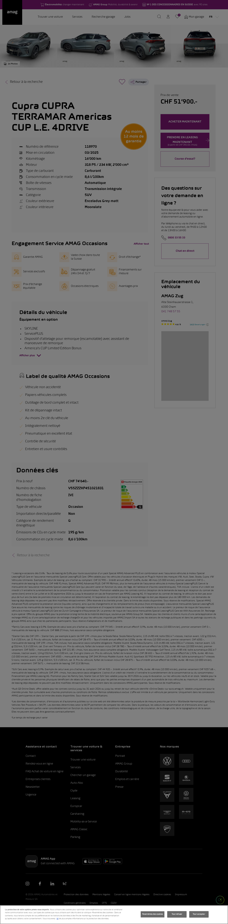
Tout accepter (199, 914)
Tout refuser (177, 914)
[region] (114, 914)
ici (57, 919)
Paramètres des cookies (152, 914)
